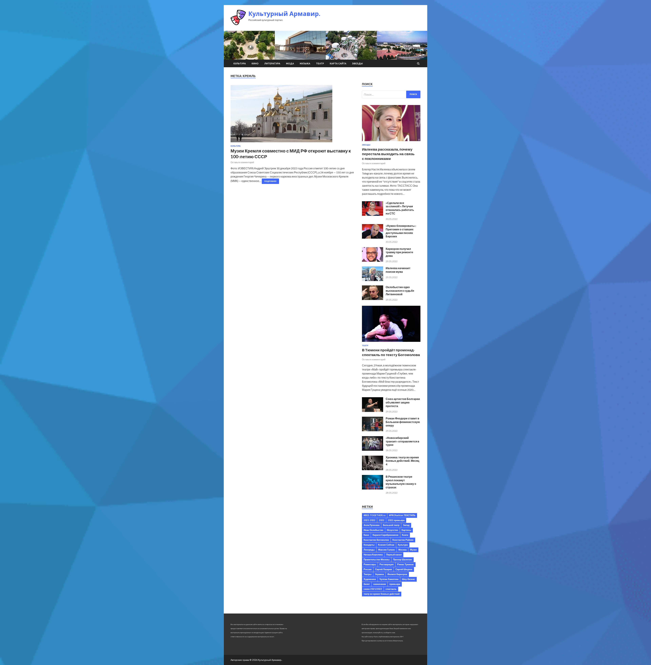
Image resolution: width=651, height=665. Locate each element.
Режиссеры (370, 564)
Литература (272, 63)
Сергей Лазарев (383, 569)
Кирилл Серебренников (385, 535)
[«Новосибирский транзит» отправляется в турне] (372, 449)
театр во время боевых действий (382, 594)
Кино (255, 63)
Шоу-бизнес (408, 579)
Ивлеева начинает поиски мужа (398, 269)
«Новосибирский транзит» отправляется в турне (402, 441)
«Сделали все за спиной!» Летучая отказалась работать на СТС (400, 208)
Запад (406, 525)
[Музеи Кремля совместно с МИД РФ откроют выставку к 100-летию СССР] (293, 115)
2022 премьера (396, 520)
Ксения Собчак (386, 544)
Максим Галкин (386, 549)
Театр (320, 63)
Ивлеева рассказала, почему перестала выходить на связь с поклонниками (388, 154)
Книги (405, 535)
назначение (379, 584)
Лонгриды (369, 549)
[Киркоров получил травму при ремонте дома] (372, 260)
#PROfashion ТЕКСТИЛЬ (402, 515)
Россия (368, 569)
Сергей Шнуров (404, 569)
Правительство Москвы (377, 559)
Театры (367, 574)
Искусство (392, 530)
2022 (381, 520)
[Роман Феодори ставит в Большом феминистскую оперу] (372, 430)
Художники (370, 579)
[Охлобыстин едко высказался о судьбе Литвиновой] (372, 298)
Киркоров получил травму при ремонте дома (399, 252)
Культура (239, 63)
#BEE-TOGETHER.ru (375, 515)
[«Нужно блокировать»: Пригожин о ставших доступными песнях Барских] (372, 237)
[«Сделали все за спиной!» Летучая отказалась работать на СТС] (372, 214)
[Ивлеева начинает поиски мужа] (372, 280)
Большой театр (391, 525)
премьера (394, 584)
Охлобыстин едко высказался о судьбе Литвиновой (400, 290)
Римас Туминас (405, 564)
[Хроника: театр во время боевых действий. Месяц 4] (372, 469)
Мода (290, 63)
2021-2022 (369, 520)
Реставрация (387, 564)
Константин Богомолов (376, 539)
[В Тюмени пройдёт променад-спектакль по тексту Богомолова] (391, 342)
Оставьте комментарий (242, 162)
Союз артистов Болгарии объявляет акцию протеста (403, 402)
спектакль (391, 589)
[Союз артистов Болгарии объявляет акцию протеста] (372, 410)
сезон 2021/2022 (373, 589)
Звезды (357, 63)
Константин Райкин (402, 539)
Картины (406, 530)
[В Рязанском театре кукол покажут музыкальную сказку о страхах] (372, 488)
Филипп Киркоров (397, 574)
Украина (379, 574)
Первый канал (394, 554)
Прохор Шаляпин (402, 559)
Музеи (413, 549)
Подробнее (270, 181)
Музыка (305, 63)
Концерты (369, 544)
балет (367, 584)
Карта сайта (338, 63)
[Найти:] (391, 94)
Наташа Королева (373, 554)
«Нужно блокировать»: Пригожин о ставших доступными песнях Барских (401, 231)
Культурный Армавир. (284, 13)
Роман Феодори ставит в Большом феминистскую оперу (403, 422)
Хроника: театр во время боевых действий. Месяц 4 (402, 461)
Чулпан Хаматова (388, 579)
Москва (402, 549)
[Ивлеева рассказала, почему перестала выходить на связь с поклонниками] (391, 141)
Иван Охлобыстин (373, 530)
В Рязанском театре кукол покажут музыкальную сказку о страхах (401, 482)
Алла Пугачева (371, 525)
